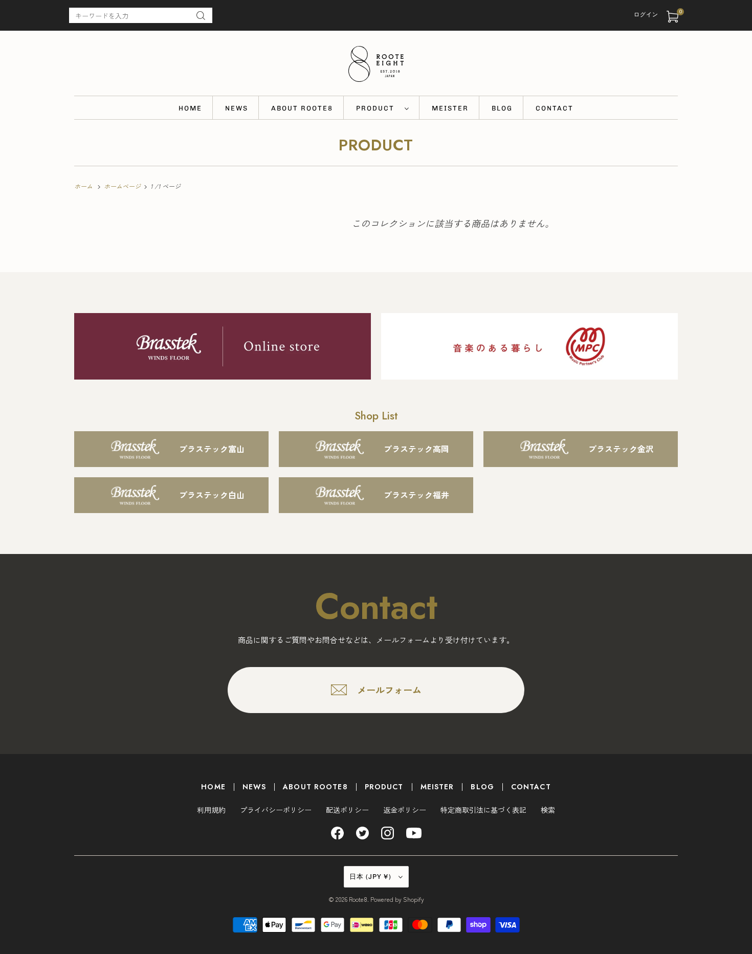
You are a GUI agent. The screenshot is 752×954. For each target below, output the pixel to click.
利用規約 (211, 810)
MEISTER (450, 108)
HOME (190, 108)
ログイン (646, 14)
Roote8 (358, 899)
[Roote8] (376, 65)
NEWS (236, 108)
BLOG (502, 108)
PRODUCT (378, 108)
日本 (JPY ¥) (371, 876)
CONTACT (554, 108)
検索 (548, 810)
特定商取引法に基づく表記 (483, 810)
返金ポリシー (404, 810)
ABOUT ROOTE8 (302, 108)
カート (680, 11)
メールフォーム (389, 689)
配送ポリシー (347, 810)
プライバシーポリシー (276, 810)
